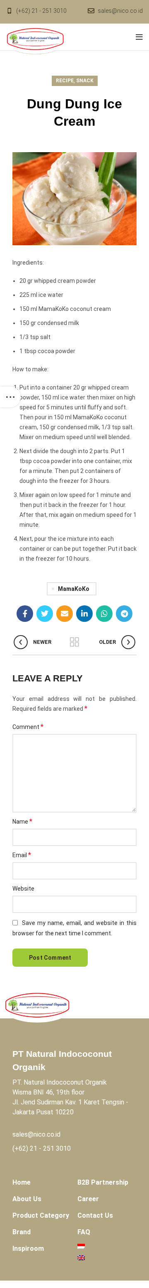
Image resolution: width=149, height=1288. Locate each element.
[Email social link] (64, 613)
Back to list (74, 642)
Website (23, 888)
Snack (85, 81)
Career (88, 1199)
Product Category (40, 1215)
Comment (27, 727)
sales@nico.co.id (120, 10)
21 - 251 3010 (50, 1148)
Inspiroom (28, 1248)
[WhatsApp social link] (104, 613)
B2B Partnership (102, 1182)
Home (21, 1182)
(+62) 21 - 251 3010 (41, 10)
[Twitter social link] (44, 613)
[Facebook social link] (25, 613)
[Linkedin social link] (84, 613)
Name (22, 821)
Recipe (65, 81)
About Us (26, 1199)
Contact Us (95, 1215)
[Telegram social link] (124, 613)
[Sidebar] (10, 397)
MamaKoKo (73, 588)
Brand (21, 1232)
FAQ (83, 1232)
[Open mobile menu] (139, 37)
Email (21, 855)
